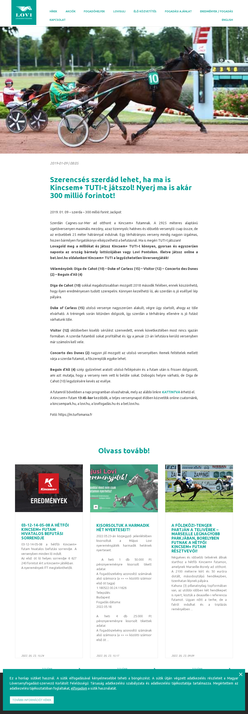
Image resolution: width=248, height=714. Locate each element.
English (227, 19)
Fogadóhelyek (94, 11)
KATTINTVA (171, 392)
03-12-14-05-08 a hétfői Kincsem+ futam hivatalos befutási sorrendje (45, 531)
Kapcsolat (58, 19)
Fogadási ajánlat (178, 11)
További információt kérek (31, 700)
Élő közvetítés (145, 11)
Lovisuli (119, 11)
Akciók (71, 11)
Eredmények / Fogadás (216, 11)
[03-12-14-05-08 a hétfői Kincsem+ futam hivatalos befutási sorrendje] (49, 488)
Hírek (53, 11)
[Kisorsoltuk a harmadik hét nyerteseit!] (124, 488)
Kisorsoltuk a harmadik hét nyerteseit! (122, 527)
